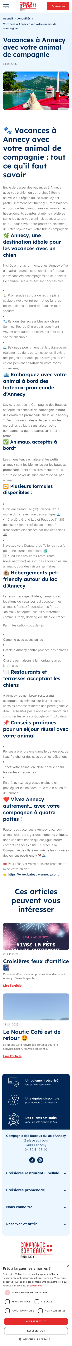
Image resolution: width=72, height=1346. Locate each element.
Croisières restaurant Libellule (32, 1172)
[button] (36, 1339)
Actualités (24, 18)
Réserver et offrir (21, 1223)
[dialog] (36, 1304)
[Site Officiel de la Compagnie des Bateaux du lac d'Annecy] (29, 6)
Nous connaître (19, 1206)
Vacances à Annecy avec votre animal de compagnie (29, 26)
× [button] (67, 1266)
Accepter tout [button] (36, 1321)
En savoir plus (34, 1285)
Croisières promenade (25, 1189)
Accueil (8, 18)
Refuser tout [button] (36, 1330)
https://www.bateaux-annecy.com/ (34, 874)
